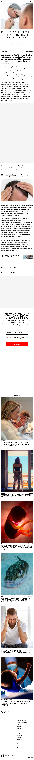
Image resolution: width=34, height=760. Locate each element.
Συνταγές (19, 741)
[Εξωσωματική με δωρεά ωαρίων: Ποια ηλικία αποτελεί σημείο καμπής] (17, 678)
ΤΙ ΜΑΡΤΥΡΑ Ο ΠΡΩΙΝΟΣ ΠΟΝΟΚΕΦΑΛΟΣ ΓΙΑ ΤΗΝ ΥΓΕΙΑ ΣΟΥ (16, 651)
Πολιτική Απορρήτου (22, 722)
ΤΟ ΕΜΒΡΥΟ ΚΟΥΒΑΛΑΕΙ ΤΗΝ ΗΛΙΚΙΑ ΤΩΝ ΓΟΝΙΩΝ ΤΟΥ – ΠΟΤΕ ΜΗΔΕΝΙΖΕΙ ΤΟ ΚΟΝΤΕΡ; (17, 547)
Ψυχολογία (19, 735)
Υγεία (17, 41)
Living (18, 745)
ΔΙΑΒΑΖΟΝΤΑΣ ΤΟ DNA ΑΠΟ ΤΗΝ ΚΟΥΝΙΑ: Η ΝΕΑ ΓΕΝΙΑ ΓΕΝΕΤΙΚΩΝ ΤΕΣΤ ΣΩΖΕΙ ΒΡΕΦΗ (15, 444)
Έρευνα (2, 596)
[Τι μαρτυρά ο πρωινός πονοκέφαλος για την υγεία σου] (17, 627)
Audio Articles (20, 750)
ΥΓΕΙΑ (2, 272)
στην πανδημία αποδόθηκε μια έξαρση (19, 79)
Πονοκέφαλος (3, 648)
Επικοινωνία (20, 728)
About (18, 716)
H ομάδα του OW (21, 720)
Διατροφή (19, 739)
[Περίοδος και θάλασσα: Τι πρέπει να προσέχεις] (17, 471)
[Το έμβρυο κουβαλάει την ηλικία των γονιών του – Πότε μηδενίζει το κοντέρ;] (17, 522)
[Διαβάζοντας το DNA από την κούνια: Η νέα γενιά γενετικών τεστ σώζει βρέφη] (17, 418)
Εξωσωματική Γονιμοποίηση (6, 699)
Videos (18, 752)
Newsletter (20, 726)
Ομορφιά (19, 743)
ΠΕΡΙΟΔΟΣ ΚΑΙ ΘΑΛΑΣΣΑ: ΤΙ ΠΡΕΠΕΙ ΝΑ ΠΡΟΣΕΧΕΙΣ (16, 496)
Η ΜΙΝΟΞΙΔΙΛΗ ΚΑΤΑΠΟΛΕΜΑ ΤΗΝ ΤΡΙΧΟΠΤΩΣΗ (11, 255)
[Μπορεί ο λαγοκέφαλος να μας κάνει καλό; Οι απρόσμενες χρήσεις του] (17, 574)
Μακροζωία (3, 543)
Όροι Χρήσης (20, 724)
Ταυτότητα (19, 718)
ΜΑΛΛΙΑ (6, 272)
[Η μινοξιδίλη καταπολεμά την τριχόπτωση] (28, 257)
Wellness (19, 737)
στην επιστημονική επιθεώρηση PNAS (21, 90)
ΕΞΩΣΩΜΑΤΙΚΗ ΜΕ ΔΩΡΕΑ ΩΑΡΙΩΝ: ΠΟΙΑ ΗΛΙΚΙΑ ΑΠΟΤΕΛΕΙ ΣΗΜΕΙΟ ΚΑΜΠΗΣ (16, 703)
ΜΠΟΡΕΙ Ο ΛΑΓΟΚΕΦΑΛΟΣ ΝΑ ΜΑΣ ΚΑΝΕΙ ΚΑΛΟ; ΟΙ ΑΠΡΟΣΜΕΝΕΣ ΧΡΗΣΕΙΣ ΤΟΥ (15, 600)
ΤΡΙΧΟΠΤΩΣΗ (12, 272)
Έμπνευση (19, 748)
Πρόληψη (3, 440)
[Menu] (17, 1)
